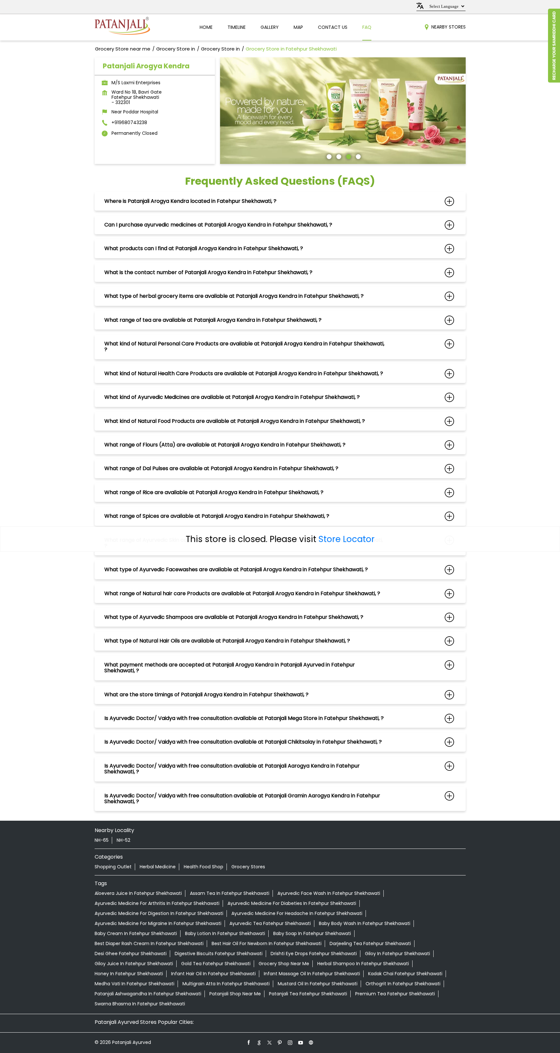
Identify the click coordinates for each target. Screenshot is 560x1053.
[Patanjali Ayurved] (122, 27)
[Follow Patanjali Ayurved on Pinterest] (280, 1042)
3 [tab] (347, 155)
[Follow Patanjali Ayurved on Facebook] (248, 1042)
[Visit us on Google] (259, 1042)
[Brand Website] (311, 1042)
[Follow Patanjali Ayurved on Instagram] (290, 1042)
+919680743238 (129, 122)
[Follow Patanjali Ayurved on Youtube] (300, 1042)
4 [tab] (357, 155)
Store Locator (347, 539)
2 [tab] (338, 155)
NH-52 (123, 840)
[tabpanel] (343, 110)
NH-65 (102, 840)
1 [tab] (328, 155)
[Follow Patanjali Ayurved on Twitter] (269, 1042)
